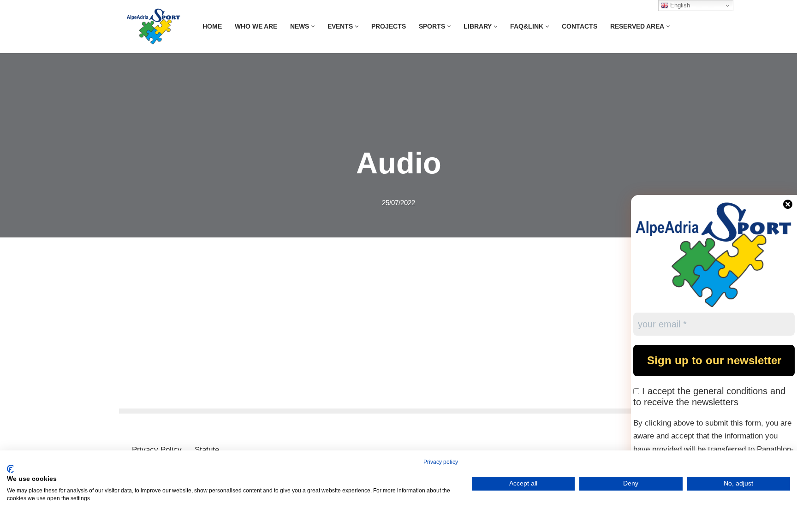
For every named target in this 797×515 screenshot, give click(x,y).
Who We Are (256, 26)
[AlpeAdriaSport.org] (153, 26)
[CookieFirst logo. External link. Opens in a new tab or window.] (10, 469)
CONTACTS (579, 26)
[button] (313, 26)
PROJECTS (388, 26)
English (679, 5)
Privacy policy (440, 462)
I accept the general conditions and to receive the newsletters (709, 396)
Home (212, 26)
